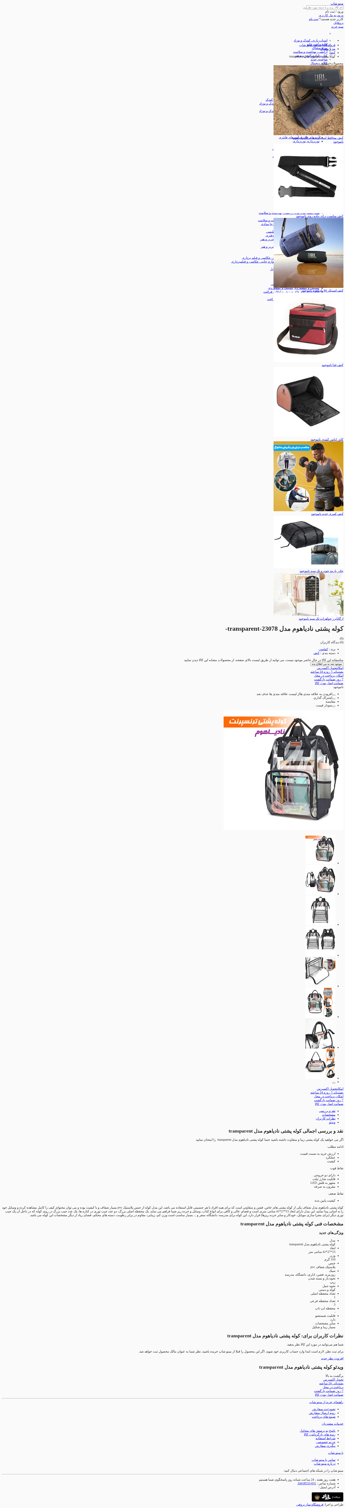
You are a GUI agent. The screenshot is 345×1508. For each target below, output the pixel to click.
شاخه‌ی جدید (319, 59)
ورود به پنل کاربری (331, 15)
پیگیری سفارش (325, 1446)
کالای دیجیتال (318, 63)
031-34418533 (306, 1483)
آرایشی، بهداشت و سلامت (310, 51)
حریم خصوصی (325, 1442)
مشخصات (328, 1114)
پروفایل (338, 23)
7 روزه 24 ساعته (326, 671)
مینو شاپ (337, 3)
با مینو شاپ (335, 1453)
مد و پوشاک (319, 48)
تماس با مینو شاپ (323, 1459)
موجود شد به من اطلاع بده (327, 663)
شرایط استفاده (325, 1438)
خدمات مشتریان (332, 1423)
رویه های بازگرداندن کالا (319, 1434)
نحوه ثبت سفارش (323, 1409)
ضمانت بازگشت (328, 679)
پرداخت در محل (328, 675)
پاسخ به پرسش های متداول (317, 1430)
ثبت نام (313, 19)
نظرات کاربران (325, 1118)
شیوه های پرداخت (323, 1416)
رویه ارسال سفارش (322, 1413)
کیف (316, 653)
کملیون (323, 649)
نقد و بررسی (327, 1111)
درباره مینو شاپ (324, 1463)
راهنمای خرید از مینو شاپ (326, 1402)
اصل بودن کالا (329, 683)
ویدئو (332, 1122)
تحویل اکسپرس (330, 668)
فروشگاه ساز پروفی (309, 1504)
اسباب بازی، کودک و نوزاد (310, 40)
